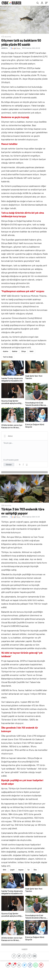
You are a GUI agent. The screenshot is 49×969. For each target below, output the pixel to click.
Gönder (9, 464)
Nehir (32, 351)
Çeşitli (12, 870)
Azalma (5, 351)
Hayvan (20, 870)
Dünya (23, 351)
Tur (28, 870)
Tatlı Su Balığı (8, 357)
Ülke (35, 870)
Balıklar (14, 351)
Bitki (4, 870)
